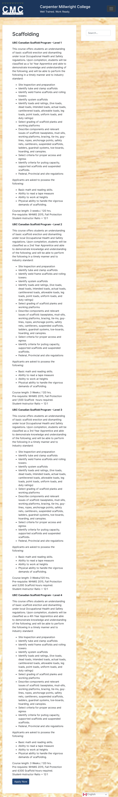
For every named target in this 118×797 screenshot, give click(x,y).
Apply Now (20, 781)
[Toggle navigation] (111, 9)
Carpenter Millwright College (65, 6)
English (91, 794)
